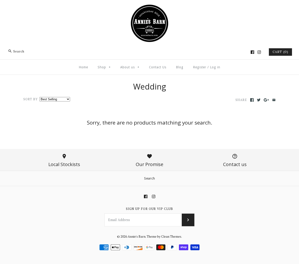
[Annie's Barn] (149, 7)
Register (199, 67)
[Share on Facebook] (252, 100)
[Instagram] (259, 52)
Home (83, 67)
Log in (215, 67)
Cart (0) (280, 52)
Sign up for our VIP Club (149, 209)
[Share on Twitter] (258, 100)
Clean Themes (171, 236)
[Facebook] (252, 52)
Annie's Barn (137, 236)
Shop (104, 67)
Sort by (30, 99)
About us (129, 67)
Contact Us (157, 67)
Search (149, 178)
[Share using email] (274, 100)
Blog (179, 67)
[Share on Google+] (266, 100)
